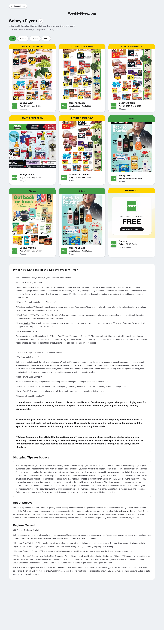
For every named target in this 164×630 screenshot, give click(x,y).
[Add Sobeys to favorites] (40, 20)
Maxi (18, 465)
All (13, 38)
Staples (26, 323)
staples (25, 340)
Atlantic (23, 38)
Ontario (35, 38)
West (46, 38)
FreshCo (141, 511)
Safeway (125, 511)
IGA (131, 511)
